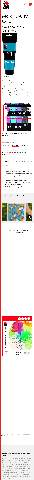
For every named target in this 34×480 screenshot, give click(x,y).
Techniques (17, 161)
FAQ (7, 165)
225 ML (15, 145)
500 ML (25, 145)
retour (6, 76)
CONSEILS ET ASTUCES (27, 161)
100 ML (5, 145)
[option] (17, 120)
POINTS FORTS (7, 161)
